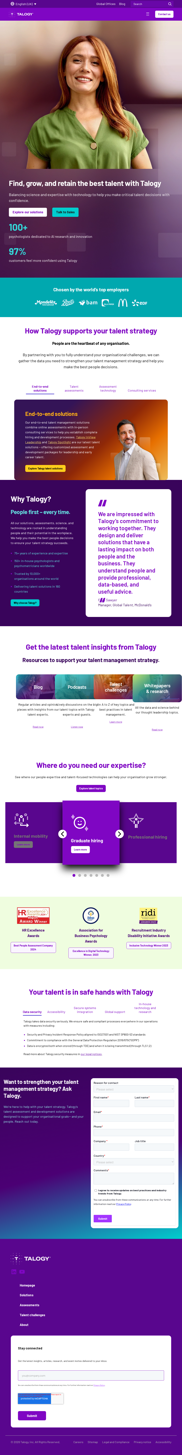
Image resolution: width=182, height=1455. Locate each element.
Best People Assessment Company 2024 (33, 947)
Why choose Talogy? (25, 602)
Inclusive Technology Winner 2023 (148, 945)
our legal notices (91, 1054)
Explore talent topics (91, 788)
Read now (38, 726)
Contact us (164, 14)
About (24, 1325)
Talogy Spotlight (59, 442)
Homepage (27, 1285)
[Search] (169, 4)
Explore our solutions (28, 212)
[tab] (40, 389)
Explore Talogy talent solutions (45, 468)
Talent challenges (32, 1315)
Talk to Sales (65, 212)
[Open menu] (148, 15)
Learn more (115, 721)
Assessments (29, 1305)
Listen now (77, 726)
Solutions (26, 1295)
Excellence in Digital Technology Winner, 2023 (91, 953)
